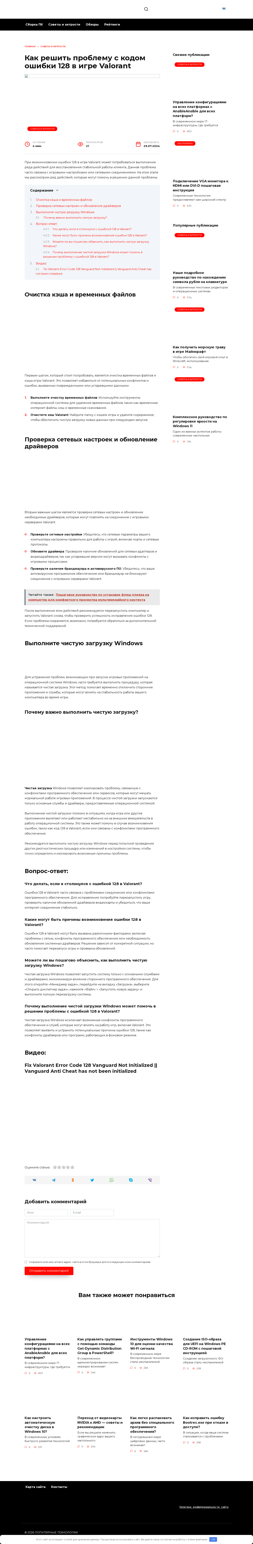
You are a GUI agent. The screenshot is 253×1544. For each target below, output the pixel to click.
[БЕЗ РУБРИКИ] (200, 173)
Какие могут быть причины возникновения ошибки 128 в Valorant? (100, 235)
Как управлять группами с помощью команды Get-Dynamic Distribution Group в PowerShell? (99, 1346)
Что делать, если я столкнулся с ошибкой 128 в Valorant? (92, 229)
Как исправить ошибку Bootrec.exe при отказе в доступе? (205, 1422)
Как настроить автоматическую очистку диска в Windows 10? (40, 1425)
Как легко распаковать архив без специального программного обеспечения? (152, 1425)
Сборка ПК (34, 24)
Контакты (59, 1487)
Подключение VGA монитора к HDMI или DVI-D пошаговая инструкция (200, 185)
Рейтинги (112, 24)
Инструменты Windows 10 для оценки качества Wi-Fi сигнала (151, 1343)
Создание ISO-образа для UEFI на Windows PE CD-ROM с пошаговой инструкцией (204, 1346)
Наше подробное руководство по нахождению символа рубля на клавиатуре (200, 277)
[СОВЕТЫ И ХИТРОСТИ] (200, 94)
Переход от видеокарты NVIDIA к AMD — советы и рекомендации (100, 1422)
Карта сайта (36, 1487)
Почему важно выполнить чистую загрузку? (75, 217)
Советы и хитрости (64, 24)
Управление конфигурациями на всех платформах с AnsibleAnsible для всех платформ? (199, 109)
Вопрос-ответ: (46, 224)
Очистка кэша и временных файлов (64, 200)
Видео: (41, 263)
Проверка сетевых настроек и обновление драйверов (78, 206)
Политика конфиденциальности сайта (203, 1507)
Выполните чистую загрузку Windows (65, 212)
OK (213, 1539)
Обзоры (92, 24)
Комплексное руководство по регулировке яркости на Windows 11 (200, 421)
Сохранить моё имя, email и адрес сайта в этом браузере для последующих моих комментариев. (90, 1262)
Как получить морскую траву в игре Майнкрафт (199, 349)
